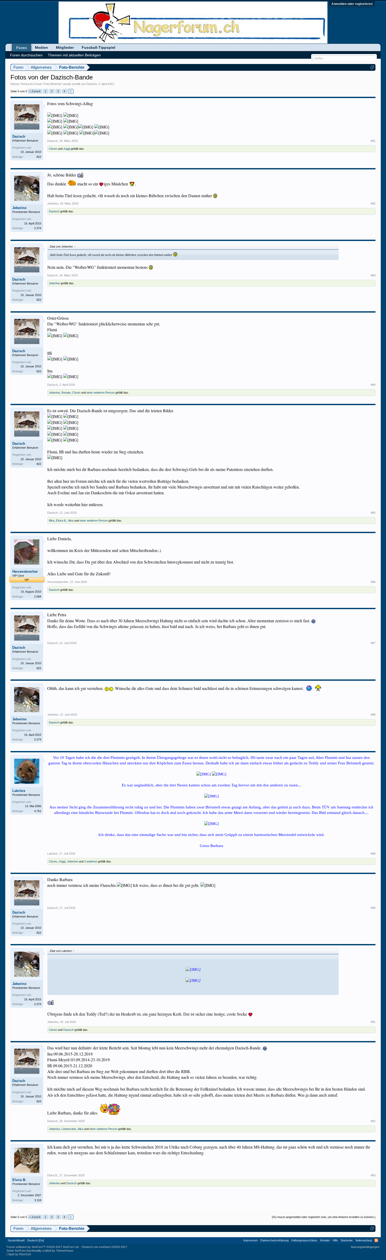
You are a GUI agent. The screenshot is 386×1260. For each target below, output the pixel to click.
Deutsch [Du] (35, 1240)
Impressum (250, 1240)
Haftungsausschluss (304, 1240)
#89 (373, 853)
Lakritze (18, 791)
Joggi (66, 148)
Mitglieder (65, 47)
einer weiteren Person (100, 392)
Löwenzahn (68, 1128)
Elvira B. (61, 520)
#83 (373, 275)
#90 (373, 907)
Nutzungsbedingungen (365, 1246)
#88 (373, 714)
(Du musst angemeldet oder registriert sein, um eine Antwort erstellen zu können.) (323, 1217)
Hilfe (335, 1240)
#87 (373, 643)
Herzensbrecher (25, 571)
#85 (373, 512)
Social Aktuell (16, 1240)
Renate (66, 392)
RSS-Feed (376, 1240)
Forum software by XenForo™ (43, 1246)
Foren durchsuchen (26, 55)
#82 (373, 203)
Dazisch (91, 83)
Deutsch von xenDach (104, 1246)
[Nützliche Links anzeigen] (372, 67)
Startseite (347, 1240)
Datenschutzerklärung (274, 1240)
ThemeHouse (64, 1250)
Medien (41, 47)
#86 (373, 581)
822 (38, 156)
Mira (51, 520)
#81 (373, 140)
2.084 (37, 596)
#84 (373, 384)
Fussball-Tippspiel (98, 47)
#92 (373, 1121)
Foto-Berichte (52, 83)
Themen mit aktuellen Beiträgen (74, 55)
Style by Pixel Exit (19, 1254)
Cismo (53, 148)
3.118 (37, 1200)
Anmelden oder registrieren (352, 4)
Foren (21, 48)
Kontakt (325, 1240)
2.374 (37, 228)
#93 (373, 1175)
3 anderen (90, 861)
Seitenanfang (363, 1240)
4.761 (37, 811)
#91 (373, 1021)
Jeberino (19, 208)
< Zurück (35, 91)
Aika (71, 520)
